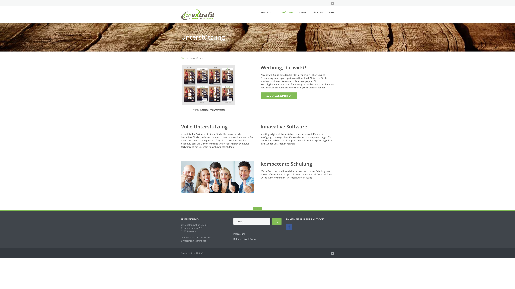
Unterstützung (285, 12)
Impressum (239, 233)
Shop (331, 12)
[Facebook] (332, 3)
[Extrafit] (198, 14)
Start (183, 58)
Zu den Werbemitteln (278, 95)
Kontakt (303, 12)
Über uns (318, 12)
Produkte (266, 12)
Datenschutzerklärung (244, 239)
